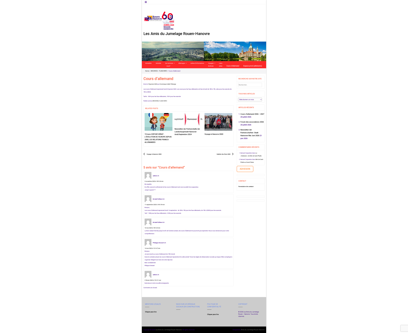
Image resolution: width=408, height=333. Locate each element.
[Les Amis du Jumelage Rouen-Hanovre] (204, 51)
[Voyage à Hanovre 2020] (218, 122)
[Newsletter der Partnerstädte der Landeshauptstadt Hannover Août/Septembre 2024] (188, 119)
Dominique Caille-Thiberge (168, 84)
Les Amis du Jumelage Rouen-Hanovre (176, 33)
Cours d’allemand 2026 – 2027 (252, 114)
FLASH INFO (163, 71)
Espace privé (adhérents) (252, 66)
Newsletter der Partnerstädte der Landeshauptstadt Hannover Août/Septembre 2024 (187, 131)
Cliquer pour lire (151, 312)
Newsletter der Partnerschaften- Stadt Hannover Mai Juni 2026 (249, 133)
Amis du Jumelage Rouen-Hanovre (253, 330)
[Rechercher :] (250, 85)
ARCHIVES (154, 71)
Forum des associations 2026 (252, 122)
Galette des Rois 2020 (223, 154)
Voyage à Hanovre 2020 (214, 134)
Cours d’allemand (232, 66)
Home (147, 71)
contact (249, 186)
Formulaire (242, 186)
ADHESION (245, 169)
